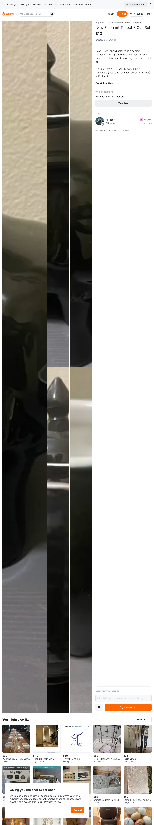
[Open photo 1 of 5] (24, 367)
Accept (78, 809)
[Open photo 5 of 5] (81, 540)
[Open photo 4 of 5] (58, 540)
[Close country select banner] (151, 3)
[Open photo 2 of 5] (58, 194)
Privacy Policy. (52, 801)
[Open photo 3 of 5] (81, 194)
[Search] (52, 14)
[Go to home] (8, 14)
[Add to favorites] (99, 707)
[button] (143, 719)
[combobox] (34, 14)
